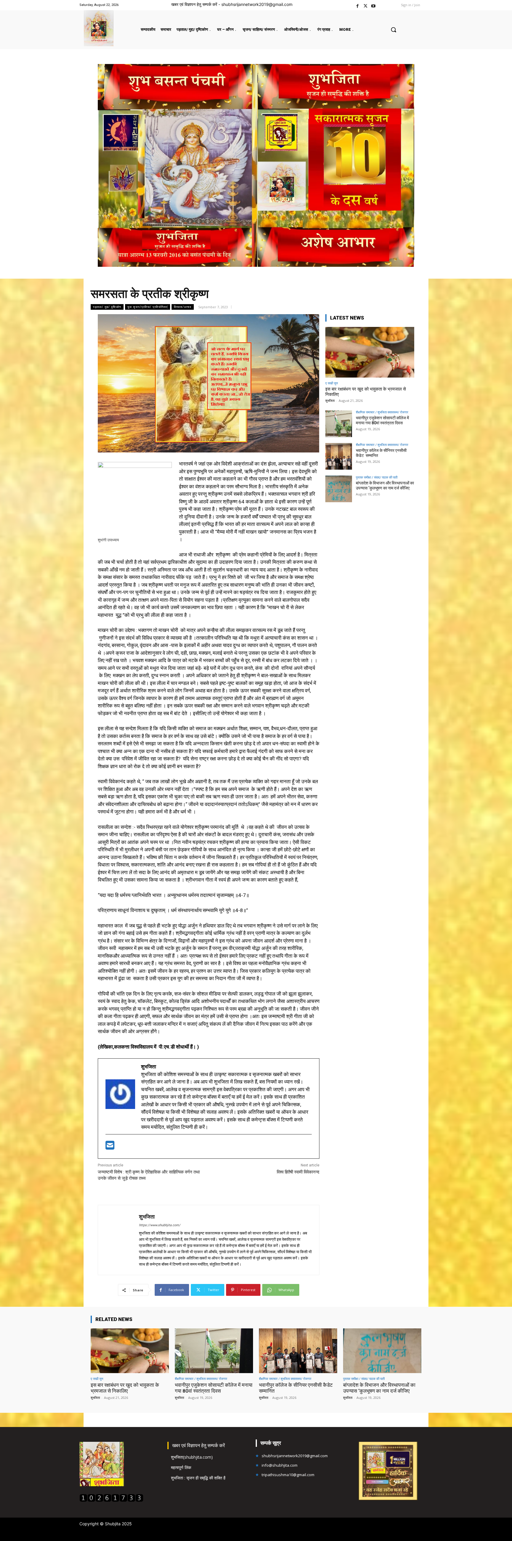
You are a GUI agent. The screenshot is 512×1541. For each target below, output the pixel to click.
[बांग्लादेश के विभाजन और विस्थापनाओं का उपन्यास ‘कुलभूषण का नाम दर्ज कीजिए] (338, 489)
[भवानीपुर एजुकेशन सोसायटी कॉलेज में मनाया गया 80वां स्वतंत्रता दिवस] (338, 423)
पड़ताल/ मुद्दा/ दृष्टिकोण (107, 307)
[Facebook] (357, 5)
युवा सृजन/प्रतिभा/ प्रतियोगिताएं (147, 307)
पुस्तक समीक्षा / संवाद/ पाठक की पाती (376, 477)
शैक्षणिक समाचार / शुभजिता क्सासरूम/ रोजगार (382, 412)
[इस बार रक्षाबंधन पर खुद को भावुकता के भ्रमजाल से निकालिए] (369, 352)
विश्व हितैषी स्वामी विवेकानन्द (298, 1172)
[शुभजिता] (118, 1240)
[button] (393, 29)
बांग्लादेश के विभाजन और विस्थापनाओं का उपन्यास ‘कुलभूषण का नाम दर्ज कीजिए (385, 485)
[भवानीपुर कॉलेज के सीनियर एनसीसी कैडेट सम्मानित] (338, 456)
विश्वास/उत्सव (182, 307)
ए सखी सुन (331, 383)
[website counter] (111, 1500)
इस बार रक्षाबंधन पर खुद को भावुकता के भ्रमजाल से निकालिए (125, 1388)
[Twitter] (365, 5)
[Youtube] (373, 5)
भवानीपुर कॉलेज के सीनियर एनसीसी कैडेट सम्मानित (296, 1388)
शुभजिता (147, 1216)
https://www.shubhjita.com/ (159, 1225)
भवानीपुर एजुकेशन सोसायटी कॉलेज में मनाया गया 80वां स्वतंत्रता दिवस (382, 420)
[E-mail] (109, 1147)
